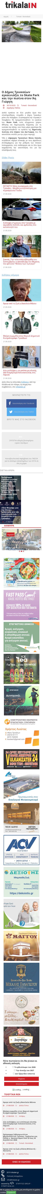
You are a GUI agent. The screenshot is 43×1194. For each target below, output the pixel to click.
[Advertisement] (21, 66)
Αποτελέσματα (21, 1084)
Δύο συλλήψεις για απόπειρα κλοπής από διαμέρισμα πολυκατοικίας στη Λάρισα (19, 1124)
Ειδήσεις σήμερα (10, 274)
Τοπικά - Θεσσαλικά (29, 105)
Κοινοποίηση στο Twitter (24, 412)
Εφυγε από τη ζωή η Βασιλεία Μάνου (19, 1102)
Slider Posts (8, 157)
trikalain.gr (20, 387)
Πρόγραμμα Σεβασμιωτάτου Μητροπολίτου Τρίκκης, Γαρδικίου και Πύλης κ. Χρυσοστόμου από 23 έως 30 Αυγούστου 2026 (10, 486)
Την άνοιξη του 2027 (25, 1070)
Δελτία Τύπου (24, 1105)
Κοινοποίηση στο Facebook (23, 403)
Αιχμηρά (10, 534)
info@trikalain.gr (13, 1180)
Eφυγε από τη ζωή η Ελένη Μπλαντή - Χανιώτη (19, 1150)
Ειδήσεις (25, 382)
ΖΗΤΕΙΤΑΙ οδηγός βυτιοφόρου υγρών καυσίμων (21, 441)
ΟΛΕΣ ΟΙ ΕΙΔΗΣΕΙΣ (21, 1161)
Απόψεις (22, 1116)
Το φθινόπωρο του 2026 (24, 1067)
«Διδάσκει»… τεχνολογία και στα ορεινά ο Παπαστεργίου (20, 544)
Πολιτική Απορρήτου (15, 1176)
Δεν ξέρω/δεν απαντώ (25, 1074)
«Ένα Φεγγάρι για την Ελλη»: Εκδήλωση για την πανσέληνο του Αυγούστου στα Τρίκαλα (10, 513)
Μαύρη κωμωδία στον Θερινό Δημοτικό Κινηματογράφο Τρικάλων (20, 1112)
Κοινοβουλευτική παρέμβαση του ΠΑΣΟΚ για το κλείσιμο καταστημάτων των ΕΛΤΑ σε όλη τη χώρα (21, 460)
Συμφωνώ (11, 1192)
